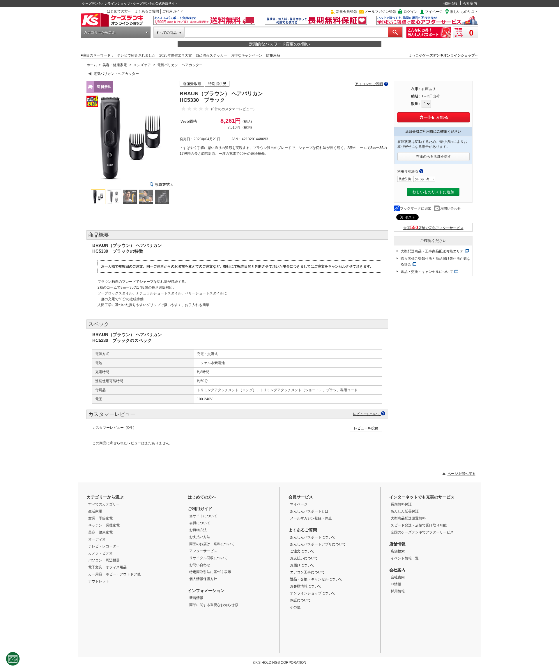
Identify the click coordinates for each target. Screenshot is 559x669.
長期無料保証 (401, 504)
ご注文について (302, 551)
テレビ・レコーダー (104, 546)
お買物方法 (198, 530)
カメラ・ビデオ (100, 553)
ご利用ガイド (172, 11)
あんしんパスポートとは (309, 511)
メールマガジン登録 (380, 12)
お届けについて (302, 565)
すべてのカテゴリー (104, 504)
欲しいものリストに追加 (433, 192)
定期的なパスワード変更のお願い (279, 44)
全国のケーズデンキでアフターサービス (422, 532)
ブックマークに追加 (415, 208)
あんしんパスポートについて (312, 537)
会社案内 (470, 3)
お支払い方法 (199, 537)
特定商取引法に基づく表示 (210, 572)
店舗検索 (398, 551)
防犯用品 (273, 55)
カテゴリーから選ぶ (99, 32)
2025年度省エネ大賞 (175, 55)
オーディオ (97, 539)
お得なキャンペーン (246, 55)
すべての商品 (166, 33)
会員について (199, 523)
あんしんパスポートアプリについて (318, 544)
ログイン (411, 12)
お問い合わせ (450, 208)
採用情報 (450, 3)
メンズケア (142, 65)
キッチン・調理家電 (104, 525)
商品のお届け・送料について (212, 544)
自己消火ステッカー (211, 55)
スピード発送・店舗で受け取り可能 (419, 525)
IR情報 (396, 584)
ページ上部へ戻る (461, 474)
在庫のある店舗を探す (433, 156)
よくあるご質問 (147, 11)
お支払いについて (304, 558)
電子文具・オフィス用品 (107, 567)
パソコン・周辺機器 (104, 560)
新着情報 (196, 598)
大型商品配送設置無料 (408, 518)
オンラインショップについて (312, 593)
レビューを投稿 (366, 428)
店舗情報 (397, 544)
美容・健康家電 (114, 65)
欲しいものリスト (464, 12)
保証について (300, 600)
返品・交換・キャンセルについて (427, 272)
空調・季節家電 (100, 518)
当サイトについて (203, 516)
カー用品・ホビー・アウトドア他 (114, 574)
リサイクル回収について (208, 558)
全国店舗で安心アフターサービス (433, 228)
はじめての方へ (119, 11)
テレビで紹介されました (136, 55)
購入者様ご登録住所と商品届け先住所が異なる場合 (435, 261)
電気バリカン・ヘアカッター (180, 65)
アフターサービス (203, 551)
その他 (295, 607)
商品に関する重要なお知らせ (212, 605)
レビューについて (367, 414)
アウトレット (98, 581)
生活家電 (95, 511)
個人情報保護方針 (203, 579)
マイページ (434, 12)
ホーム (91, 65)
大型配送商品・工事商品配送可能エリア (432, 251)
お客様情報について (305, 586)
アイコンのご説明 (369, 84)
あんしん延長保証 (405, 511)
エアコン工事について (307, 572)
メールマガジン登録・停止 (311, 518)
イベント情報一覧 (405, 558)
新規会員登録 (346, 12)
